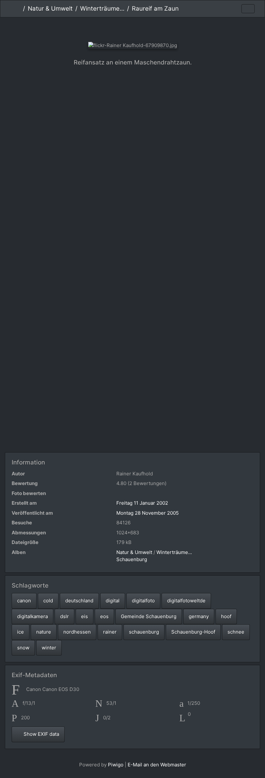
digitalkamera (32, 616)
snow (23, 648)
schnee (236, 632)
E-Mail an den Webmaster (157, 765)
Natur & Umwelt (50, 8)
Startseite (18, 8)
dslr (64, 616)
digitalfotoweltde (186, 601)
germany (199, 616)
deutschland (79, 601)
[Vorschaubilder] (132, 28)
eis (84, 616)
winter (49, 648)
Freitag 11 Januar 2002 (142, 503)
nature (43, 632)
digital (113, 601)
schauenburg (144, 632)
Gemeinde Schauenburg (148, 616)
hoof (226, 616)
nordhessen (77, 632)
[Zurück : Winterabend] (111, 28)
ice (20, 632)
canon (24, 601)
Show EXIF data (40, 734)
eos (104, 616)
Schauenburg (131, 559)
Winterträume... (102, 8)
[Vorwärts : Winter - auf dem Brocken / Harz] (154, 28)
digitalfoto (143, 601)
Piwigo (115, 765)
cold (48, 601)
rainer (110, 632)
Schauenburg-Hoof (193, 632)
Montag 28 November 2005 (147, 513)
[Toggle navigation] (248, 9)
